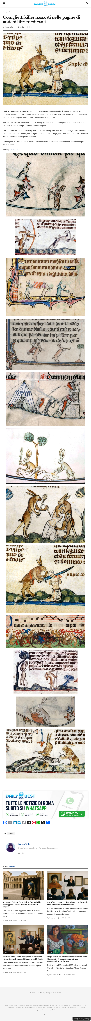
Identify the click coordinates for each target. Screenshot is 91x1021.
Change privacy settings (81, 1019)
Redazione (8, 920)
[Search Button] (87, 3)
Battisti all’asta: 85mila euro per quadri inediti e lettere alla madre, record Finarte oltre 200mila (23, 958)
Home (5, 12)
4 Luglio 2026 (64, 918)
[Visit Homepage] (45, 3)
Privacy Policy (45, 993)
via (12, 150)
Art (10, 12)
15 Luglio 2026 (20, 920)
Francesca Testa (55, 975)
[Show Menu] (4, 3)
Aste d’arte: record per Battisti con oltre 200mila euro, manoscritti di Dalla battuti (67, 903)
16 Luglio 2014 (23, 27)
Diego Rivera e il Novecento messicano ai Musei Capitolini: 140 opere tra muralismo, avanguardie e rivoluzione (67, 959)
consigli (11, 833)
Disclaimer (57, 993)
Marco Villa (9, 27)
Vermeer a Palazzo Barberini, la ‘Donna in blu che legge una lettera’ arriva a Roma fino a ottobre (22, 904)
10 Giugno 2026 (69, 975)
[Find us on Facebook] (44, 1014)
